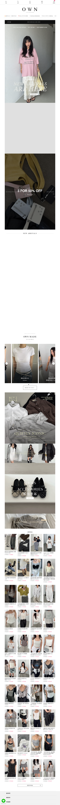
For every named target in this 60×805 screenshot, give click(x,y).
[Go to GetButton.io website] (3, 803)
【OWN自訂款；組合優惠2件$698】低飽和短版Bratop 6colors (36, 753)
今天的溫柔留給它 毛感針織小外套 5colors (23, 604)
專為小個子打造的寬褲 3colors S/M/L (48, 604)
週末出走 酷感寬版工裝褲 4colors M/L (10, 552)
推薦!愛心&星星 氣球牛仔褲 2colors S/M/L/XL (49, 729)
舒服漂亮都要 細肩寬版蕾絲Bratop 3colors (36, 578)
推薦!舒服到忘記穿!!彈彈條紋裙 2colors (36, 553)
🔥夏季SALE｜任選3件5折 (10, 16)
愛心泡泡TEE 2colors (22, 753)
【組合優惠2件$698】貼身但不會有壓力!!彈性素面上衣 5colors (49, 579)
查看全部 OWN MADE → (30, 387)
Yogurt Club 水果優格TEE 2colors (48, 553)
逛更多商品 (30, 785)
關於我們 (8, 793)
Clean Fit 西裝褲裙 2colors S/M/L (22, 779)
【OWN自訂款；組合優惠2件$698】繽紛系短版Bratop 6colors (49, 753)
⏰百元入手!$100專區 (23, 16)
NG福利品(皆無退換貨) (35, 16)
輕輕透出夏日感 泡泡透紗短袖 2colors (10, 679)
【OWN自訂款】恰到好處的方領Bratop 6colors (36, 654)
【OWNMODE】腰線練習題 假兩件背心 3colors (49, 779)
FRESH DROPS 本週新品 (47, 16)
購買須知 (8, 797)
